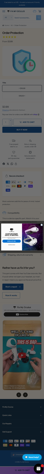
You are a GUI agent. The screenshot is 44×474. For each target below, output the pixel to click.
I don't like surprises (11, 244)
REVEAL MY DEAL (11, 241)
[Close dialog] (41, 225)
